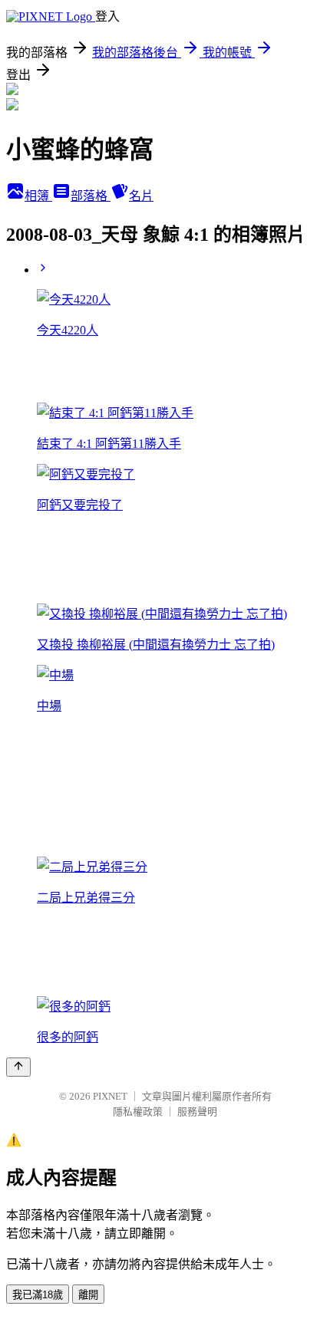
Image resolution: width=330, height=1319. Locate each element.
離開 (88, 1295)
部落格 (91, 195)
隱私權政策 (138, 1111)
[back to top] (18, 1067)
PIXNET (110, 1096)
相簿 (38, 195)
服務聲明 (197, 1111)
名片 (141, 195)
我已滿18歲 (37, 1295)
